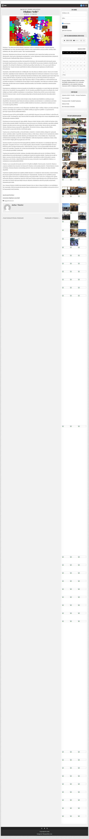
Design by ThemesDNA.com (44, 834)
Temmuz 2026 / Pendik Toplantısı (71, 101)
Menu (5, 5)
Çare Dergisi (65, 98)
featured (11, 200)
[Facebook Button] (84, 5)
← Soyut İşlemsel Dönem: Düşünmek (12, 218)
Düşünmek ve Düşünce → (52, 218)
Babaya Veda (65, 104)
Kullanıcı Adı (65, 13)
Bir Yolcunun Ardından (68, 106)
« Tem (64, 75)
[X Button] (81, 5)
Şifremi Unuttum (67, 30)
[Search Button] (86, 5)
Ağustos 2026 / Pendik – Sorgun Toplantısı (74, 95)
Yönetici (27, 14)
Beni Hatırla (66, 23)
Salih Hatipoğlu (36, 9)
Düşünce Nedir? (30, 11)
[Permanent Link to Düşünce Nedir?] (31, 31)
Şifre (63, 18)
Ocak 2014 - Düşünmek (27, 9)
